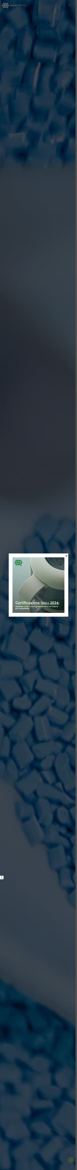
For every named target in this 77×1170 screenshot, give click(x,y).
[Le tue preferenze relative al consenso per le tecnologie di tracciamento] (2, 877)
